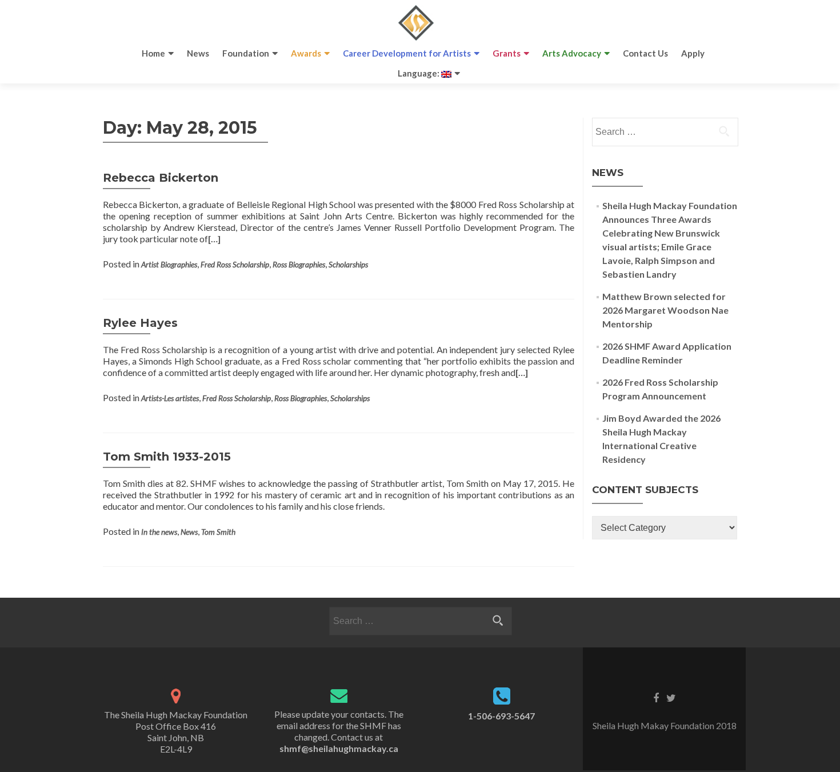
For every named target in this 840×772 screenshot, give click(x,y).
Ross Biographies (299, 264)
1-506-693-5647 (501, 715)
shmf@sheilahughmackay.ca (338, 748)
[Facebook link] (656, 697)
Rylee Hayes (140, 323)
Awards (306, 53)
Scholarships (348, 264)
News (198, 53)
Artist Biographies (169, 264)
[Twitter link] (671, 697)
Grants (507, 53)
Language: (419, 73)
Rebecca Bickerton (160, 178)
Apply (693, 53)
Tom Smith (218, 532)
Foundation (245, 53)
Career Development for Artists (407, 53)
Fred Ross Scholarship (235, 264)
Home (153, 53)
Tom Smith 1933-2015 (167, 456)
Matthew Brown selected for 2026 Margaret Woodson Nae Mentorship (665, 310)
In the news (159, 532)
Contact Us (645, 53)
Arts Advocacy (571, 53)
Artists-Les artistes (170, 398)
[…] (214, 238)
